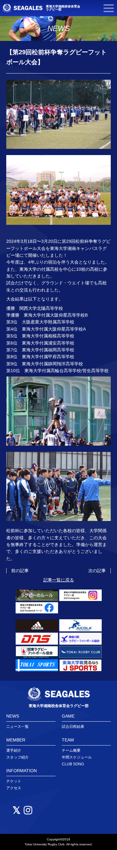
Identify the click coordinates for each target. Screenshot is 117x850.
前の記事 (20, 570)
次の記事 (97, 570)
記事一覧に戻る (58, 579)
